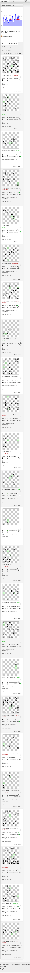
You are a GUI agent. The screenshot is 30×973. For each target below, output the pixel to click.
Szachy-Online (5, 1)
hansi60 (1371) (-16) (13, 906)
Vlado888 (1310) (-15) (13, 682)
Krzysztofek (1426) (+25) (13, 119)
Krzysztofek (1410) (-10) (13, 194)
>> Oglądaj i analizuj (17, 91)
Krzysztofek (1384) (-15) (13, 947)
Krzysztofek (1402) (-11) (13, 420)
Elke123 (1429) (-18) (13, 230)
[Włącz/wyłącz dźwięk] (29, 1)
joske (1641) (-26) (12, 154)
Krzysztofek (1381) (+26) (13, 345)
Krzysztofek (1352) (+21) (13, 646)
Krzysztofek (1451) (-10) (13, 79)
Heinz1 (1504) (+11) (13, 870)
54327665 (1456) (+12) (13, 795)
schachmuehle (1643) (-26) (14, 343)
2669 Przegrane (7, 53)
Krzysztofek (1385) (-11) (13, 872)
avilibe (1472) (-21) (12, 644)
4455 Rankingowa (7, 47)
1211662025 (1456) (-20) (14, 606)
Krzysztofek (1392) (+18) (13, 232)
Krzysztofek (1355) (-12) (13, 759)
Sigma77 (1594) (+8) (13, 569)
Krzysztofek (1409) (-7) (13, 458)
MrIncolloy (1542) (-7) (13, 530)
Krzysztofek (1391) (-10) (13, 382)
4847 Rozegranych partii (9, 43)
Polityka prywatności (15, 964)
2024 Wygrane (6, 50)
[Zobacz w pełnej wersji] (11, 65)
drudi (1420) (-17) (12, 493)
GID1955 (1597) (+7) (13, 832)
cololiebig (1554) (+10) (13, 192)
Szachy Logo (26, 964)
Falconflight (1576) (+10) (13, 78)
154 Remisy (17, 53)
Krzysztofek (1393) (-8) (13, 570)
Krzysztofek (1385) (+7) (13, 531)
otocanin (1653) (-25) (13, 117)
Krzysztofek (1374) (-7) (13, 834)
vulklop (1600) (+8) (12, 719)
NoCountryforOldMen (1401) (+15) (15, 945)
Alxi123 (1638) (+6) (12, 266)
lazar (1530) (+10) (12, 380)
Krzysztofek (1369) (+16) (13, 908)
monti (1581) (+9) (12, 305)
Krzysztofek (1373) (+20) (13, 608)
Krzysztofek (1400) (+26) (13, 156)
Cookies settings (4, 964)
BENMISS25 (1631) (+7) (13, 456)
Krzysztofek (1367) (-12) (13, 796)
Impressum (3, 966)
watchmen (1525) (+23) (13, 418)
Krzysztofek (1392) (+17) (13, 495)
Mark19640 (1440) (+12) (13, 757)
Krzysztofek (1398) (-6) (13, 268)
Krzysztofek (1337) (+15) (13, 683)
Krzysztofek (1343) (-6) (13, 721)
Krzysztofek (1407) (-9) (13, 307)
